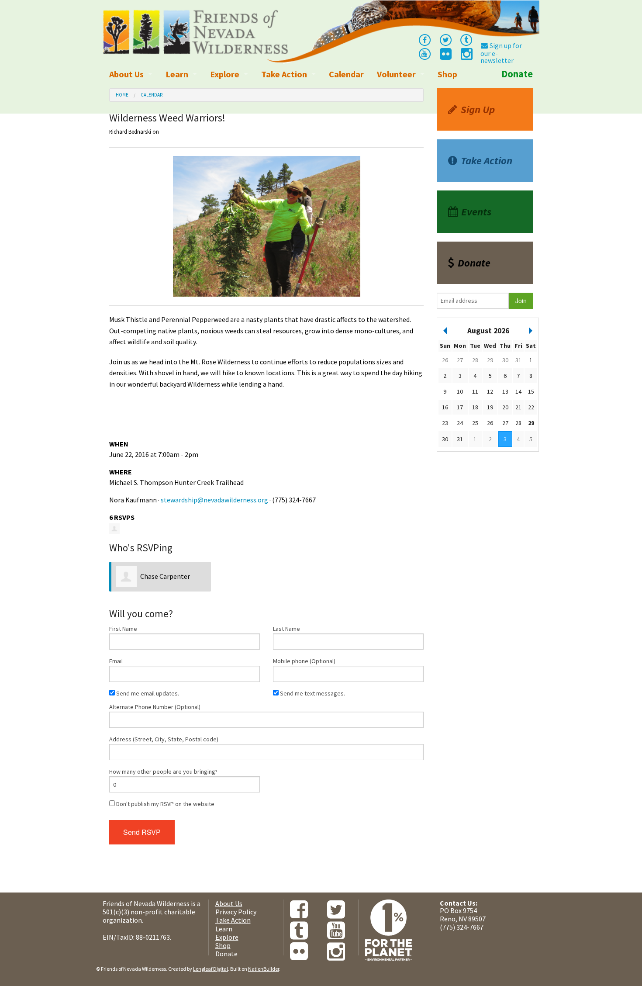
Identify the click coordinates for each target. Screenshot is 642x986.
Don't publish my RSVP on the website (164, 804)
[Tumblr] (466, 39)
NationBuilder (263, 968)
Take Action (284, 74)
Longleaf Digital (210, 968)
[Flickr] (445, 56)
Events (476, 211)
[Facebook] (424, 39)
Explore (224, 74)
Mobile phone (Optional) (304, 661)
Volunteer (396, 74)
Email (116, 661)
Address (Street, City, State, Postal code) (163, 739)
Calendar (346, 74)
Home (122, 95)
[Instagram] (466, 56)
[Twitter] (445, 39)
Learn (177, 74)
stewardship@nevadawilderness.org (214, 499)
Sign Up (478, 109)
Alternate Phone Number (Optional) (154, 707)
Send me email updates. (147, 693)
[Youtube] (424, 53)
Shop (447, 74)
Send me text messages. (312, 693)
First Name (123, 629)
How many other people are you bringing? (163, 771)
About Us (126, 74)
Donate (517, 74)
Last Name (286, 629)
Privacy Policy (235, 911)
